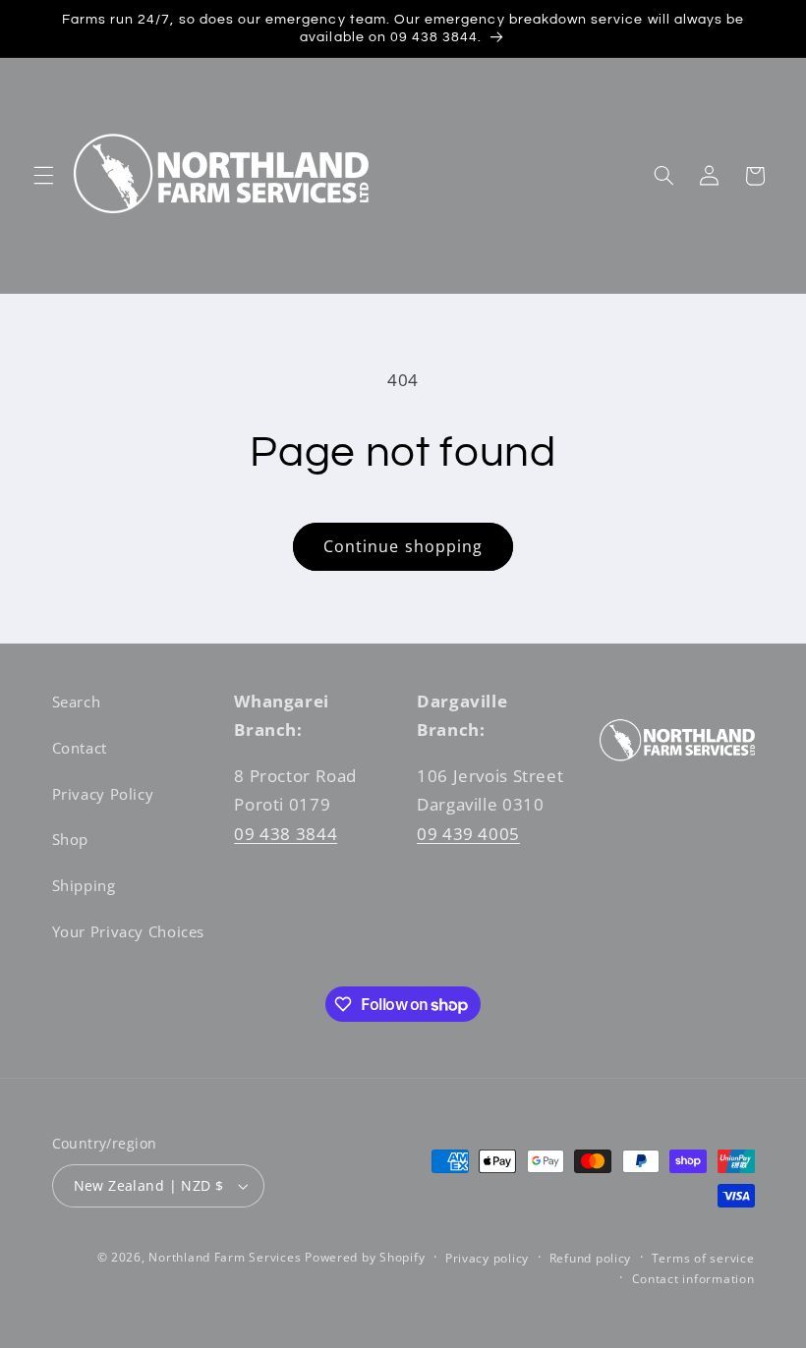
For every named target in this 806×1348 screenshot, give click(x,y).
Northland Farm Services (224, 1257)
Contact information (693, 1278)
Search (76, 701)
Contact (79, 748)
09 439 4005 (468, 833)
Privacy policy (487, 1258)
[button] (43, 175)
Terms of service (703, 1258)
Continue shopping (403, 546)
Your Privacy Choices (128, 931)
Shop (70, 839)
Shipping (84, 885)
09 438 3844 (285, 833)
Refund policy (590, 1258)
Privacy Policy (103, 794)
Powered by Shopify (365, 1257)
